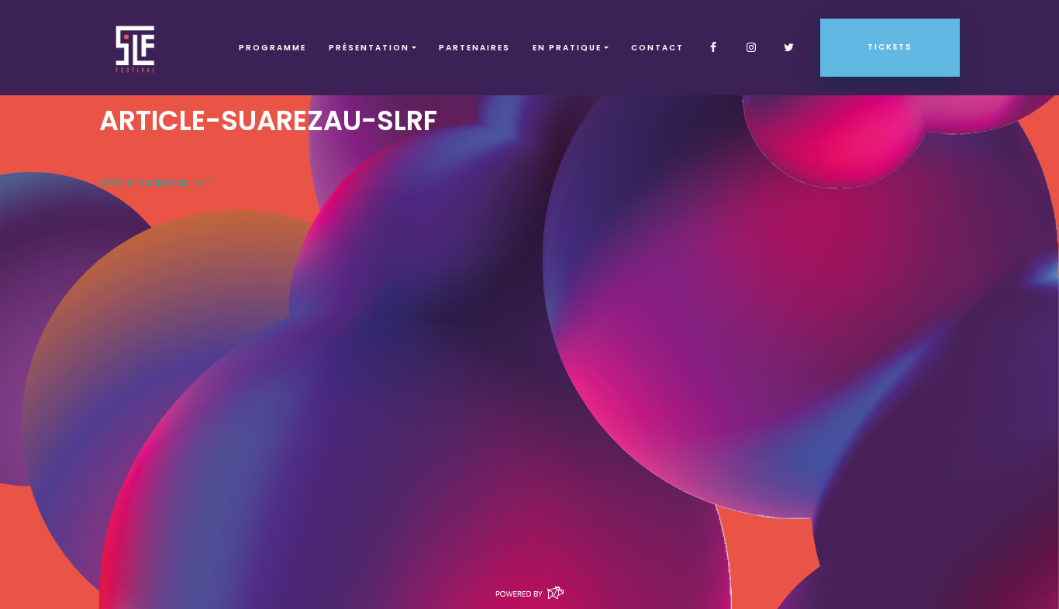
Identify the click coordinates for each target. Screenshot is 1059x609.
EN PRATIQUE (567, 47)
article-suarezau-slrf (155, 182)
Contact (657, 47)
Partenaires (474, 47)
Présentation (369, 47)
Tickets (890, 47)
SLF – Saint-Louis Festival (136, 48)
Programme (272, 47)
